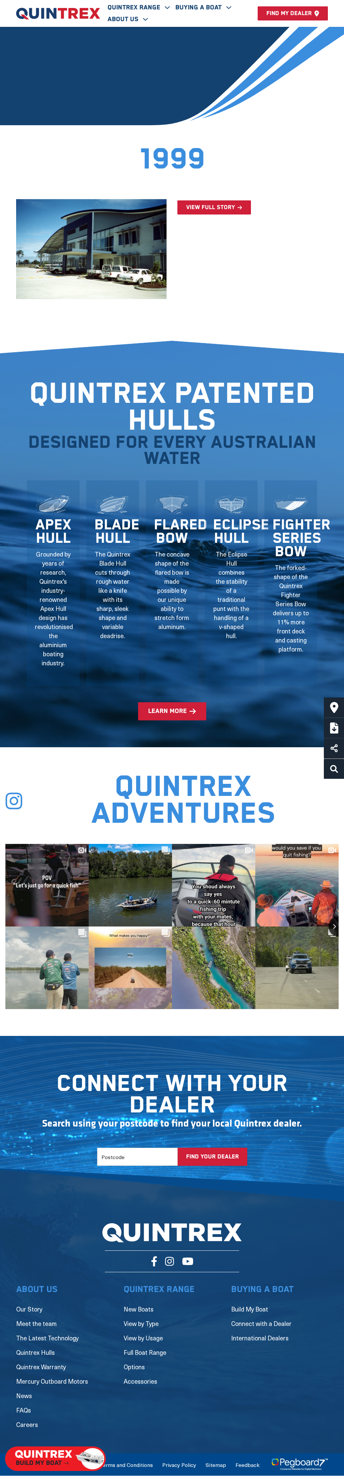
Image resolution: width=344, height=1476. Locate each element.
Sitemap (216, 1465)
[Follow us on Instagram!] (169, 1261)
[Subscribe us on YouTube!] (187, 1261)
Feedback (247, 1465)
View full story (210, 207)
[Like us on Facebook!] (154, 1261)
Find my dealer (289, 13)
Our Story (29, 1309)
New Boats (139, 1309)
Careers (27, 1424)
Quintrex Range (135, 7)
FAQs (23, 1410)
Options (134, 1366)
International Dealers (260, 1337)
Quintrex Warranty (41, 1366)
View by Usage (143, 1337)
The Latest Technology (47, 1337)
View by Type (141, 1323)
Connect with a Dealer (261, 1323)
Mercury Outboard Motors (52, 1381)
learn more (167, 711)
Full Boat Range (145, 1352)
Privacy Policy (179, 1465)
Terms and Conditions (126, 1465)
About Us (124, 19)
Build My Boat (249, 1309)
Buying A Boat (199, 7)
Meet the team (36, 1323)
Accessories (140, 1381)
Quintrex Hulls (35, 1352)
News (24, 1395)
